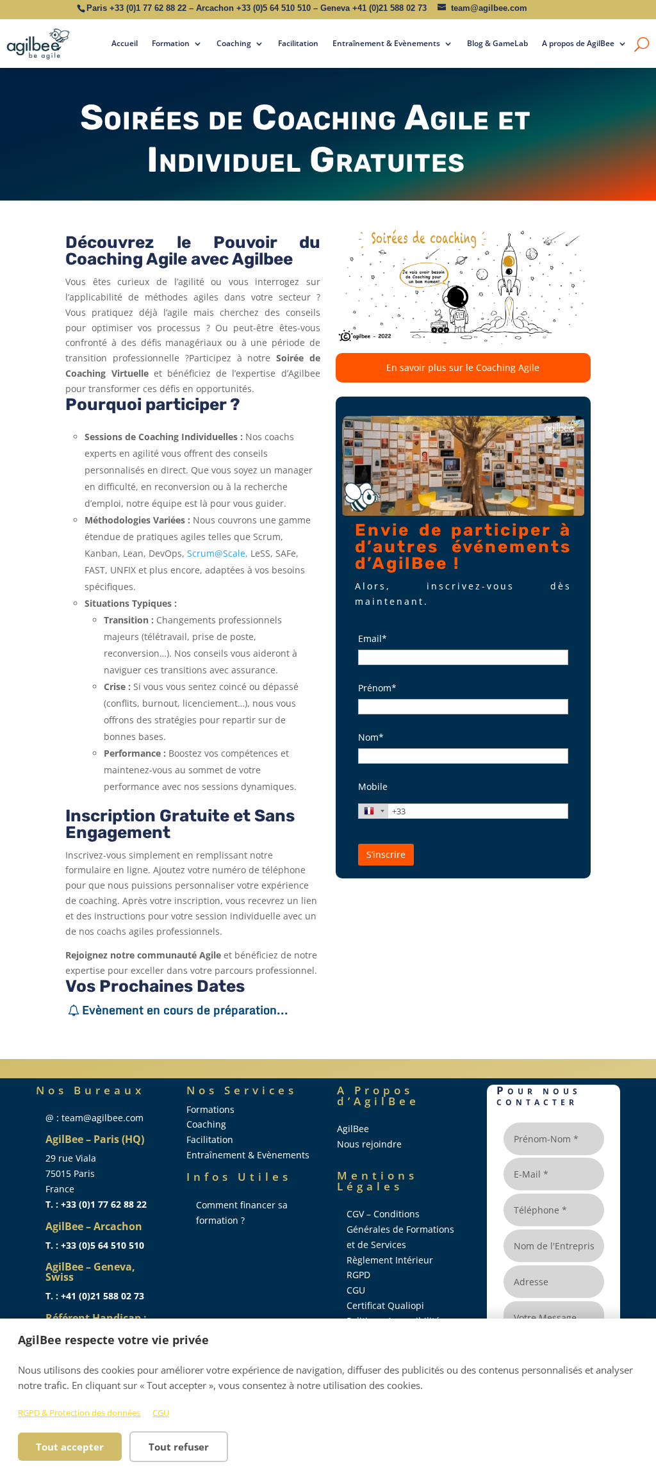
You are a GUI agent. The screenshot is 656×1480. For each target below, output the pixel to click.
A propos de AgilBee (578, 43)
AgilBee (353, 1128)
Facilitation (298, 43)
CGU (160, 1412)
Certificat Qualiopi (385, 1305)
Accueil (124, 43)
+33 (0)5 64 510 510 (273, 8)
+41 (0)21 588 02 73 (389, 8)
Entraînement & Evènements (386, 43)
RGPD (358, 1275)
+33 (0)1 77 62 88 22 (148, 8)
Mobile (373, 786)
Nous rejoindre (369, 1144)
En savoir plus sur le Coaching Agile (462, 367)
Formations (210, 1109)
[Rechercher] (641, 43)
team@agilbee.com (489, 8)
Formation (171, 43)
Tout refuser (179, 1446)
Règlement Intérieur (390, 1260)
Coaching (234, 43)
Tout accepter (70, 1446)
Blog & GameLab (497, 43)
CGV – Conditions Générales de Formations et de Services (400, 1229)
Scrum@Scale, (217, 553)
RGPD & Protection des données (79, 1412)
